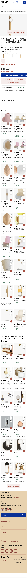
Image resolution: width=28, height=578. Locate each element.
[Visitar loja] (11, 25)
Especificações (5, 104)
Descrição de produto (7, 100)
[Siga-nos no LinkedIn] (15, 551)
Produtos (4, 541)
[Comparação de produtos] (13, 2)
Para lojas (5, 532)
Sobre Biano (6, 521)
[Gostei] (11, 115)
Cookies (23, 557)
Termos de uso (22, 561)
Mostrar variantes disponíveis (8, 64)
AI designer (15, 541)
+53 (3, 60)
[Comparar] (11, 118)
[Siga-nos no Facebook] (6, 551)
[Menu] (24, 2)
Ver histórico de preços (7, 71)
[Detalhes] (11, 125)
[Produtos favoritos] (17, 2)
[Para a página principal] (4, 2)
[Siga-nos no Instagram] (2, 551)
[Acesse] (20, 2)
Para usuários (6, 527)
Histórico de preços (7, 97)
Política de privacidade (20, 559)
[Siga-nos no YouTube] (11, 551)
